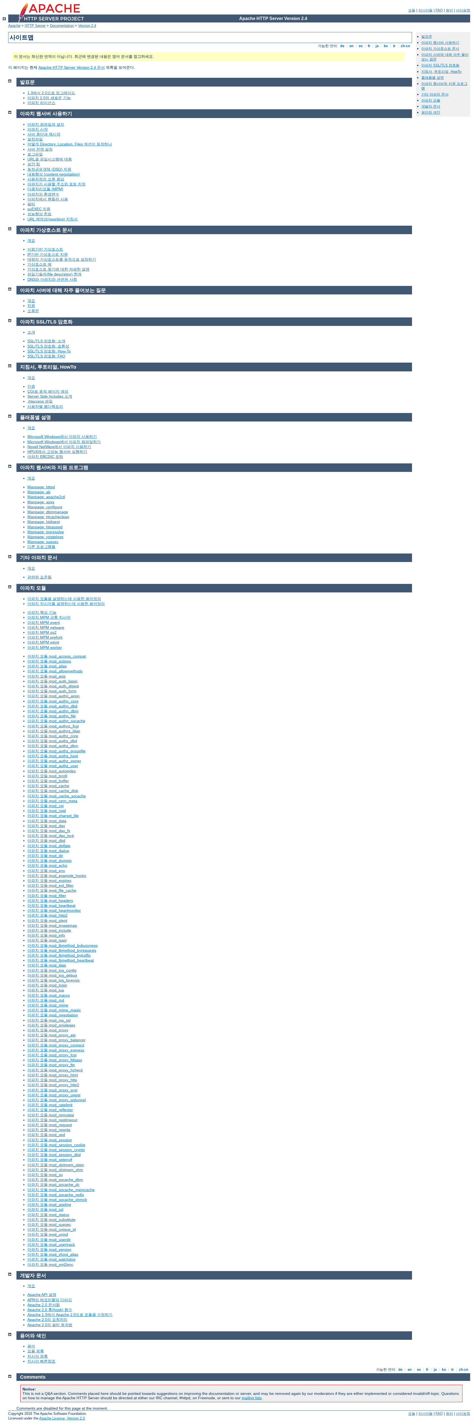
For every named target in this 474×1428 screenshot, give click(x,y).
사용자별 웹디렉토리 (45, 406)
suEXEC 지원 (38, 209)
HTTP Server (35, 26)
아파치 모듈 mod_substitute (51, 1219)
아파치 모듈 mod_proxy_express (55, 1050)
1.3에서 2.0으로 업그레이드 (51, 93)
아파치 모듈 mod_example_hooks (56, 875)
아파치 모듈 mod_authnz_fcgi (53, 726)
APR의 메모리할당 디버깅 (49, 1300)
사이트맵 (463, 10)
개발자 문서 (430, 106)
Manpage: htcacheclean (48, 517)
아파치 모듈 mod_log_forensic (53, 980)
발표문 (426, 37)
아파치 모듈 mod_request (49, 1125)
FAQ (439, 10)
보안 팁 (33, 164)
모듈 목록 (35, 1351)
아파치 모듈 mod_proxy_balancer (56, 1040)
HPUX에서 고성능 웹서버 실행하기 (57, 451)
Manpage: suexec (42, 542)
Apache (14, 26)
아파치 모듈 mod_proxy (47, 1030)
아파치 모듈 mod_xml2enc (50, 1264)
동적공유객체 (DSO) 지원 (49, 169)
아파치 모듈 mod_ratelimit (49, 1105)
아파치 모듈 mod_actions (49, 661)
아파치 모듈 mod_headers (50, 900)
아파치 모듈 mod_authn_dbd (52, 706)
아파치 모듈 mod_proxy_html (52, 1075)
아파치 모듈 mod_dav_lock (50, 835)
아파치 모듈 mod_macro (48, 995)
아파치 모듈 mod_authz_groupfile (56, 751)
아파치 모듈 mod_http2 (47, 915)
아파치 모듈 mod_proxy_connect (55, 1045)
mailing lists (252, 1398)
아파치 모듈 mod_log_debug (52, 975)
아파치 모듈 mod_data (46, 821)
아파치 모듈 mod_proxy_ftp (51, 1065)
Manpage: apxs (40, 502)
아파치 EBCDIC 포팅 (45, 456)
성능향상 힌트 (39, 214)
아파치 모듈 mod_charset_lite (53, 815)
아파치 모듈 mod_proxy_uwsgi (53, 1095)
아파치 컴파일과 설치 (45, 124)
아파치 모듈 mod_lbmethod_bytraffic (59, 955)
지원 (31, 305)
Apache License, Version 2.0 (62, 1418)
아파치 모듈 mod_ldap (46, 965)
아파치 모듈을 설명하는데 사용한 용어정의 (64, 599)
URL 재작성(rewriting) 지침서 (52, 219)
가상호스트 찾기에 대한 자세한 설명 (58, 269)
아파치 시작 (37, 129)
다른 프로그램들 (41, 546)
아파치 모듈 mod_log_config (52, 970)
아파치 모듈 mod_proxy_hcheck (55, 1070)
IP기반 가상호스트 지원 (47, 254)
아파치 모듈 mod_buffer (48, 781)
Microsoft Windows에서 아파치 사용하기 (62, 436)
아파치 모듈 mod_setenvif (49, 1159)
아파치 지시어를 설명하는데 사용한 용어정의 (66, 603)
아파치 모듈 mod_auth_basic (52, 681)
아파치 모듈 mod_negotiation (52, 1015)
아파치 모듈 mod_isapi (47, 940)
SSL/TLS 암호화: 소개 (46, 341)
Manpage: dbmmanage (47, 512)
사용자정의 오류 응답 (45, 179)
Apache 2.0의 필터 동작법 (49, 1325)
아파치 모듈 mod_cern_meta (52, 801)
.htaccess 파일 (40, 401)
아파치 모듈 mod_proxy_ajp (51, 1035)
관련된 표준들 (39, 577)
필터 (31, 204)
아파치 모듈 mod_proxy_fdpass (54, 1060)
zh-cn (405, 46)
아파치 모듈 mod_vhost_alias (52, 1254)
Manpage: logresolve (45, 532)
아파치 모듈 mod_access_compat (56, 656)
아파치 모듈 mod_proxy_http (52, 1080)
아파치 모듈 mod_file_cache (51, 890)
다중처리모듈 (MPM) (45, 189)
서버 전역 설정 (40, 149)
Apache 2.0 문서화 (43, 1305)
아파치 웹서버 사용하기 (440, 43)
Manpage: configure (44, 507)
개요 (31, 240)
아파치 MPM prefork (45, 637)
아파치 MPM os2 (42, 632)
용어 (449, 10)
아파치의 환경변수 (43, 194)
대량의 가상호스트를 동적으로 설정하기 (61, 259)
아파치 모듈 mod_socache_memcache (61, 1190)
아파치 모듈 (430, 100)
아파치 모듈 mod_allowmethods (55, 671)
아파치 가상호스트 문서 (440, 49)
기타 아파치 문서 (434, 94)
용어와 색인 (430, 112)
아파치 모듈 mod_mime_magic (54, 1010)
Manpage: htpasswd (45, 527)
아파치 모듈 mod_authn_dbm (52, 711)
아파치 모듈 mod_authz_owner (54, 761)
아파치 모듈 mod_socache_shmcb (57, 1199)
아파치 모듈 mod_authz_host (52, 756)
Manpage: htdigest (43, 522)
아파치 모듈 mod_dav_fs (48, 830)
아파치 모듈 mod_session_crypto (56, 1150)
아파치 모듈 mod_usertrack (51, 1244)
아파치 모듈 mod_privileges (51, 1025)
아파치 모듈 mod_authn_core (52, 701)
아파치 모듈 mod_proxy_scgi (52, 1090)
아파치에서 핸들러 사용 (47, 199)
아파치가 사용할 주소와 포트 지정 (56, 184)
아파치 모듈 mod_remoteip (50, 1115)
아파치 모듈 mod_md (45, 1000)
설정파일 (35, 139)
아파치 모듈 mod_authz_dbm (52, 746)
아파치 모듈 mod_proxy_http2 (53, 1085)
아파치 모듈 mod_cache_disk (52, 790)
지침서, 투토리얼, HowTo (441, 72)
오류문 (33, 311)
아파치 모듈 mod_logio (47, 985)
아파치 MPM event (43, 622)
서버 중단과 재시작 (43, 134)
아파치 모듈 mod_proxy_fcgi (52, 1055)
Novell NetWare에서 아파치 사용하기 (59, 447)
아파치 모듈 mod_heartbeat (51, 905)
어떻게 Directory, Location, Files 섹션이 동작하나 (69, 144)
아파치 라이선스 (41, 103)
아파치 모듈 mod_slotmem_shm (55, 1170)
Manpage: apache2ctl (46, 497)
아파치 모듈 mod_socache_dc (53, 1184)
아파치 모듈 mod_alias (47, 666)
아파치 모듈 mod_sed (46, 1134)
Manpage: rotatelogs (45, 537)
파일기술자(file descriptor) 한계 (54, 274)
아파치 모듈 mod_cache (48, 786)
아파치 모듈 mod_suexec (49, 1224)
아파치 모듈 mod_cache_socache (56, 796)
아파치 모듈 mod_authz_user (52, 766)
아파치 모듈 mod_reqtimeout (52, 1120)
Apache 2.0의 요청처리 (47, 1319)
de (342, 46)
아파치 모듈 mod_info (46, 935)
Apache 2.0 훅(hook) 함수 (49, 1309)
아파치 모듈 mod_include (49, 930)
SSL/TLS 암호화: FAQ (46, 356)
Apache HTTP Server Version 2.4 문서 (71, 67)
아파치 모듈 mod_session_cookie (56, 1145)
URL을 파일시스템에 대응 (49, 159)
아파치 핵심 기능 (42, 612)
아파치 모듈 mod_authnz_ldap (53, 731)
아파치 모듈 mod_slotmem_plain (55, 1165)
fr (369, 46)
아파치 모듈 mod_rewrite (48, 1130)
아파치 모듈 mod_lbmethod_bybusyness (62, 945)
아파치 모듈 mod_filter (46, 895)
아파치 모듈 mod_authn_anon (53, 696)
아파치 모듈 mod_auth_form (52, 691)
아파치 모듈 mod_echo (47, 865)
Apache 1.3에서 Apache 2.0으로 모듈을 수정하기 (69, 1314)
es (361, 46)
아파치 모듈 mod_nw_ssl (48, 1020)
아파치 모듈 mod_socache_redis (55, 1194)
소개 (31, 332)
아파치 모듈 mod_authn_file (51, 716)
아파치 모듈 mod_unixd (47, 1234)
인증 (31, 386)
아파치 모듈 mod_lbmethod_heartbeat (60, 960)
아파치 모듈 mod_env (46, 870)
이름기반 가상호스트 (45, 249)
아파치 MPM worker (44, 647)
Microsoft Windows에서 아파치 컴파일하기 (64, 442)
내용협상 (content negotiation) (53, 174)
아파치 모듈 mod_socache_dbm (55, 1179)
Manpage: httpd (41, 487)
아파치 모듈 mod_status (48, 1214)
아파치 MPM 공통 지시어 (48, 617)
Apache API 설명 (41, 1294)
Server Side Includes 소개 (49, 396)
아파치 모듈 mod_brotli (47, 776)
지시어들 (425, 10)
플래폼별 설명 (432, 78)
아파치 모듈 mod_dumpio (49, 860)
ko (386, 46)
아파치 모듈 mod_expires (49, 880)
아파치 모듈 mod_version (49, 1249)
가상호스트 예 (39, 264)
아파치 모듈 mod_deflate (48, 846)
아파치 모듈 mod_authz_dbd (52, 741)
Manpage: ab (38, 492)
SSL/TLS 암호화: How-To (49, 351)
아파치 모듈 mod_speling (49, 1204)
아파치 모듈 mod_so (45, 1174)
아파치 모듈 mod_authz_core (52, 736)
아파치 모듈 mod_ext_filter (50, 885)
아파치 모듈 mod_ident (47, 920)
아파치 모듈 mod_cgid (46, 810)
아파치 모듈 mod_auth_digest (53, 686)
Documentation (62, 26)
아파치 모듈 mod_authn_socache (56, 721)
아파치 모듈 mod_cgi (45, 806)
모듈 (411, 10)
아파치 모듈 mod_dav (46, 826)
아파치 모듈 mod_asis (46, 676)
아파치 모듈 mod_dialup (48, 850)
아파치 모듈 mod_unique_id (51, 1229)
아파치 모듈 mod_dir (45, 855)
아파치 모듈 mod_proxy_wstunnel (56, 1100)
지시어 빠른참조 (41, 1361)
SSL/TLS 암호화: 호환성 (48, 346)
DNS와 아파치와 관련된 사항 (52, 279)
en (351, 46)
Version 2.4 (87, 26)
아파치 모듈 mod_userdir (49, 1239)
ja (377, 46)
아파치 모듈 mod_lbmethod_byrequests (61, 950)
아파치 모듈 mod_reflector (50, 1110)
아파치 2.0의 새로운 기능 (49, 98)
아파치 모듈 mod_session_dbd (54, 1154)
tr (394, 46)
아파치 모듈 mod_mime (47, 1005)
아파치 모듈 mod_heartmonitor (54, 910)
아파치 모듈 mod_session (49, 1140)
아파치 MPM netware (45, 627)
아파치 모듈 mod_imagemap (52, 925)
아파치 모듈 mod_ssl (45, 1209)
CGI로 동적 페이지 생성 (47, 391)
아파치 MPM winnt (43, 642)
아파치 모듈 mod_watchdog (51, 1259)
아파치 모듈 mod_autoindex (51, 771)
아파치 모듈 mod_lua (45, 990)
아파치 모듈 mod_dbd (46, 840)
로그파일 (35, 154)
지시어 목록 (37, 1356)
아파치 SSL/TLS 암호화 (440, 65)
